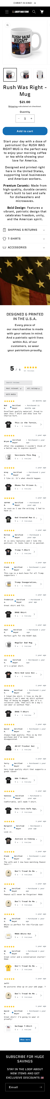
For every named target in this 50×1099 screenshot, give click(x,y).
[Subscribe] (41, 1087)
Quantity (25, 111)
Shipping (12, 106)
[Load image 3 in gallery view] (40, 74)
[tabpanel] (25, 712)
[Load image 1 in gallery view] (10, 74)
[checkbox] (11, 394)
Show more (25, 1040)
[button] (7, 11)
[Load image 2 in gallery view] (25, 74)
